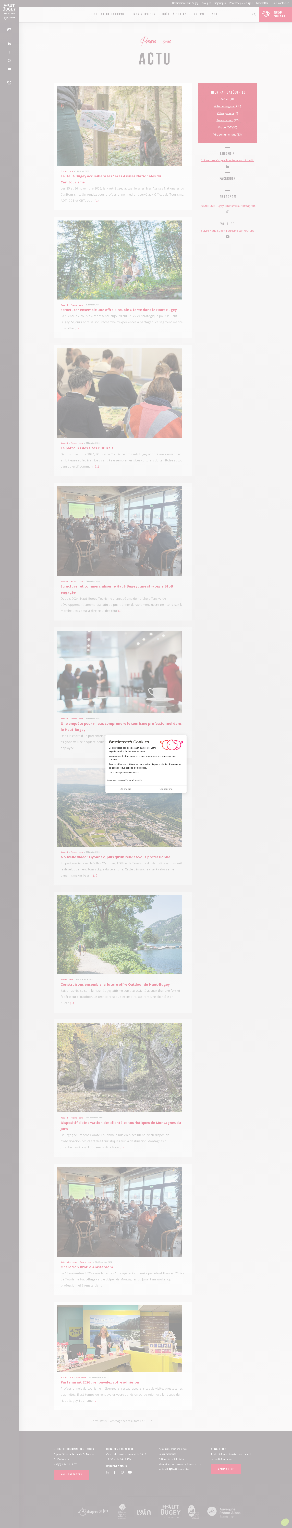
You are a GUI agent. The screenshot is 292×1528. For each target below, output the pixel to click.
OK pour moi (166, 789)
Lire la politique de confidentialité (124, 772)
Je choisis (125, 789)
